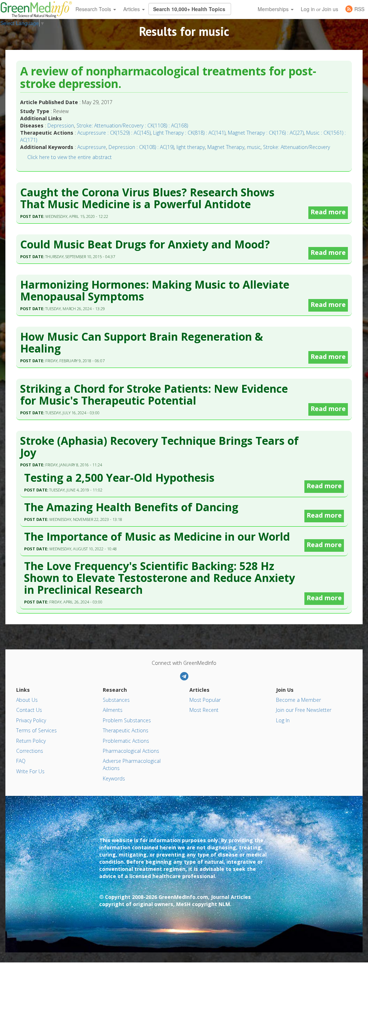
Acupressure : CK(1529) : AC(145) (114, 132)
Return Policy (31, 740)
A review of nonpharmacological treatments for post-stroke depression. (168, 78)
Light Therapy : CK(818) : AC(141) (189, 132)
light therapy (190, 147)
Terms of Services (36, 730)
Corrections (29, 750)
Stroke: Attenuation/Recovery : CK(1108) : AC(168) (132, 125)
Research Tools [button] (93, 9)
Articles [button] (132, 9)
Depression (60, 125)
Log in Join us (319, 9)
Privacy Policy (31, 720)
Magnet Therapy (225, 147)
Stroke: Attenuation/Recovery (296, 147)
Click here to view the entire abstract (69, 157)
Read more (328, 211)
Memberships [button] (274, 9)
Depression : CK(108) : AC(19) (141, 147)
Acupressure (91, 147)
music (254, 147)
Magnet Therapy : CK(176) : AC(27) (266, 132)
